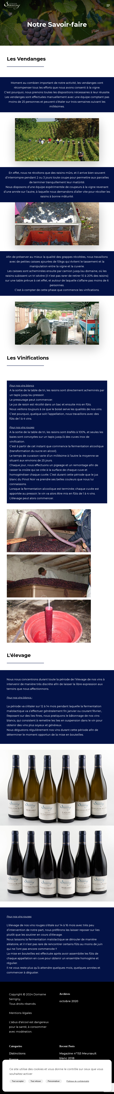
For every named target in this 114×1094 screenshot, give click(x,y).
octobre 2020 (68, 1001)
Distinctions (17, 1053)
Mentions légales (20, 1013)
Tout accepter (18, 1081)
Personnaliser (54, 1081)
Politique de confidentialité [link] (77, 1081)
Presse (13, 1059)
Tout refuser (36, 1081)
